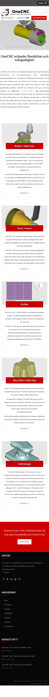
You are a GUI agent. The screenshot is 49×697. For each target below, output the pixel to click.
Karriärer (6, 622)
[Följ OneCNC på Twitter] (7, 579)
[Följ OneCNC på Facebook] (3, 579)
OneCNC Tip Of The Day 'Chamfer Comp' (16, 647)
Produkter (7, 605)
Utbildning (7, 613)
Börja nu (24, 542)
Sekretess (16, 681)
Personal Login (42, 681)
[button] (42, 3)
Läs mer (23, 193)
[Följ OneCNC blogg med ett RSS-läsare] (19, 579)
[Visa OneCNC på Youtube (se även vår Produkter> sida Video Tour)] (15, 579)
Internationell (8, 18)
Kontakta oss (8, 626)
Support (6, 618)
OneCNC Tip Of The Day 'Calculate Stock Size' (18, 656)
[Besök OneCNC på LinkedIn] (11, 579)
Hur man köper (39, 18)
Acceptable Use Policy (28, 681)
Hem (5, 600)
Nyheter (6, 609)
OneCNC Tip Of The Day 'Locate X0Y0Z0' (17, 665)
